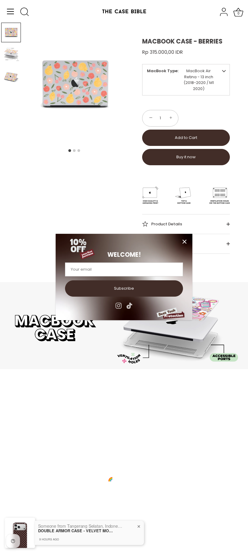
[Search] (24, 12)
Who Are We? (37, 413)
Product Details (166, 224)
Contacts (33, 421)
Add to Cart (186, 137)
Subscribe (124, 288)
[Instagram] (119, 305)
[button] (11, 32)
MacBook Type (162, 71)
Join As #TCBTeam (43, 429)
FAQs (135, 413)
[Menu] (10, 11)
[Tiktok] (129, 305)
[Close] (184, 241)
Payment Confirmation (152, 421)
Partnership (141, 429)
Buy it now (186, 157)
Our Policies (35, 437)
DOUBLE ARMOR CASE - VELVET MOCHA (76, 530)
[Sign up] (115, 496)
